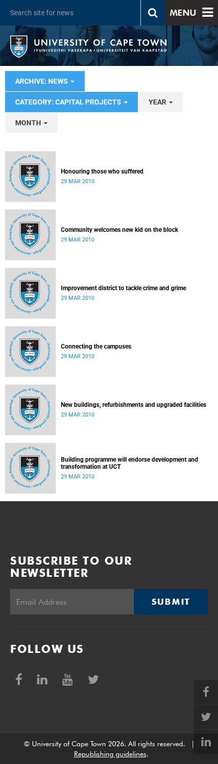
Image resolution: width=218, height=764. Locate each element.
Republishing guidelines (110, 754)
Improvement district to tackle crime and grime (123, 288)
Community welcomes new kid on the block (119, 229)
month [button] (29, 123)
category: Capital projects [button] (69, 102)
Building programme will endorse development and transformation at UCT (129, 463)
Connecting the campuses (96, 346)
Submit (171, 602)
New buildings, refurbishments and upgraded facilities (133, 404)
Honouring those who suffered (102, 171)
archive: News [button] (42, 81)
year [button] (158, 102)
